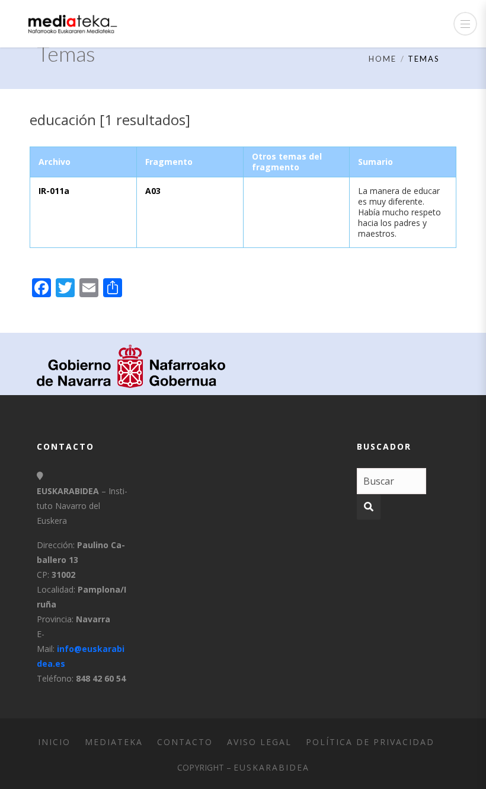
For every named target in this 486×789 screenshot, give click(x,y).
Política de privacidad (370, 741)
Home (383, 58)
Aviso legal (259, 741)
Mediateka (114, 741)
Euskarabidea (271, 767)
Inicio (54, 741)
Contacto (185, 741)
